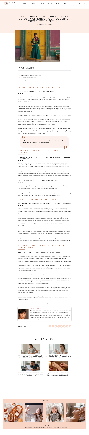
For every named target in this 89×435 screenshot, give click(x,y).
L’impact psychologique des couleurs (28, 72)
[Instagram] (84, 3)
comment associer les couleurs (32, 303)
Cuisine (33, 3)
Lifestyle (42, 3)
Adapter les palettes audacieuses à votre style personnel (32, 80)
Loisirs (50, 3)
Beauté (25, 3)
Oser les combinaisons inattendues (28, 77)
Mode (57, 3)
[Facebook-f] (77, 3)
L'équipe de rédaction (62, 427)
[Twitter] (79, 3)
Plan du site (49, 427)
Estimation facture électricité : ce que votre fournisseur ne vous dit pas (31, 374)
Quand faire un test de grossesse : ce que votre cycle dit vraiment (58, 357)
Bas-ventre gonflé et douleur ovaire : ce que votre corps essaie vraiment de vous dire (30, 357)
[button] (50, 326)
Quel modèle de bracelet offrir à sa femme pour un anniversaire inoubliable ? (58, 374)
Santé (64, 3)
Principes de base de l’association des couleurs (30, 75)
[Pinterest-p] (82, 3)
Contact (44, 427)
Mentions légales (38, 427)
